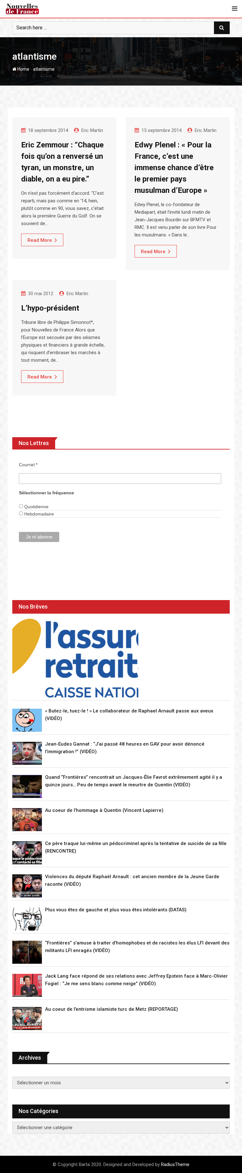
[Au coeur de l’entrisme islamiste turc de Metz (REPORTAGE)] (27, 1018)
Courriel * (28, 464)
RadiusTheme (175, 1164)
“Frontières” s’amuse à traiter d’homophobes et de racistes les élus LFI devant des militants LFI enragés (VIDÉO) (137, 946)
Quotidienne (36, 506)
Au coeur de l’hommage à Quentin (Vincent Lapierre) (104, 810)
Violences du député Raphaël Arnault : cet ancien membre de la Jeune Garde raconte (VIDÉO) (132, 880)
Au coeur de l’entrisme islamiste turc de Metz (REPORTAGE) (111, 1009)
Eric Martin (92, 130)
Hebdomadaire (38, 513)
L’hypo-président (50, 308)
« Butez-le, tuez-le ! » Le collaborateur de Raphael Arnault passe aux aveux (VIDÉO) (129, 714)
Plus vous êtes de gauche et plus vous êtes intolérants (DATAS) (116, 910)
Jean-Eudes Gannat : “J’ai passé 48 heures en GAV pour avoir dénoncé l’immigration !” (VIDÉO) (125, 747)
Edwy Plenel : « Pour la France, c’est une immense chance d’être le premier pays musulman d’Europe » (174, 167)
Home (22, 69)
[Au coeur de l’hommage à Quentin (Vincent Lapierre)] (27, 819)
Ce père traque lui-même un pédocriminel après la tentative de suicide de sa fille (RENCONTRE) (136, 847)
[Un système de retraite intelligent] (75, 658)
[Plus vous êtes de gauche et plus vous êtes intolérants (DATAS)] (27, 919)
